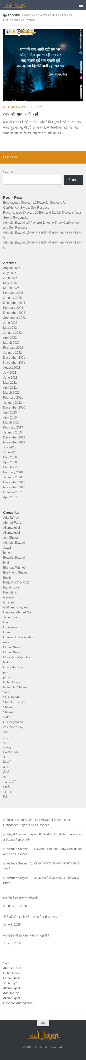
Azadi (7, 547)
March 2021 (11, 392)
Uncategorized (13, 722)
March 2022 (11, 342)
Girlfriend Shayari (15, 607)
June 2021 (10, 377)
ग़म (4, 757)
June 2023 (10, 322)
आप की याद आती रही (20, 114)
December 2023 (14, 312)
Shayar (8, 707)
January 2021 (12, 402)
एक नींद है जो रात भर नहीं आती (20, 898)
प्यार (5, 777)
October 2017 (12, 492)
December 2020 (14, 407)
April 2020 (10, 412)
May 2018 (10, 457)
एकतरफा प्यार (10, 752)
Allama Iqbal (11, 527)
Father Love (11, 587)
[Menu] (81, 5)
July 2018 (9, 447)
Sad (6, 692)
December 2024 (14, 302)
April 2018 (10, 462)
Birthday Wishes (14, 567)
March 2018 (11, 467)
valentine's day (13, 727)
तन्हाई (6, 767)
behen (7, 552)
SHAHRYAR (11, 697)
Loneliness (10, 627)
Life (5, 622)
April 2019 (10, 417)
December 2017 (14, 482)
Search (8, 172)
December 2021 (14, 357)
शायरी (6, 787)
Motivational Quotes (16, 657)
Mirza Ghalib (11, 647)
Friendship (10, 592)
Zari (5, 732)
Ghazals (10, 107)
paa (5, 672)
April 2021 (10, 387)
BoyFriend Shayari (15, 572)
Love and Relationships (19, 637)
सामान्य (7, 792)
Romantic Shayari (15, 687)
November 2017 (14, 487)
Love (6, 632)
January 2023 (12, 332)
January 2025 (12, 297)
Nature (7, 662)
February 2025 (13, 292)
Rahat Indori (11, 682)
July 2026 (9, 273)
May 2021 (10, 382)
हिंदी (5, 797)
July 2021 (9, 372)
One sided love (13, 667)
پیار (5, 737)
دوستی (8, 747)
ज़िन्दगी (7, 762)
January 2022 (12, 352)
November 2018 (14, 442)
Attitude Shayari (14, 542)
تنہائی (7, 742)
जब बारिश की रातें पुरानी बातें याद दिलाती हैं (26, 935)
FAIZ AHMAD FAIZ (16, 582)
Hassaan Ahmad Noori (18, 612)
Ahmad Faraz (12, 522)
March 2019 (11, 422)
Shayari (8, 712)
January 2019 (12, 432)
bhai (6, 562)
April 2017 (10, 497)
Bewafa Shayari (14, 557)
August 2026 (11, 268)
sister (7, 717)
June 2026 (10, 277)
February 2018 (13, 472)
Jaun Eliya (10, 617)
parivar (8, 677)
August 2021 (11, 367)
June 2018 (10, 452)
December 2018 (14, 437)
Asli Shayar (11, 537)
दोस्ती (6, 772)
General (8, 597)
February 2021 (13, 397)
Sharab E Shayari (15, 702)
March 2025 (11, 287)
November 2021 (14, 362)
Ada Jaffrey (11, 517)
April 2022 (10, 337)
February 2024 (13, 307)
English (8, 577)
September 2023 (14, 317)
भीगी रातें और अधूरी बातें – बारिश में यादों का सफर (30, 916)
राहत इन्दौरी (9, 782)
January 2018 (12, 477)
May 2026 (10, 282)
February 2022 (13, 347)
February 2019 (13, 427)
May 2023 (10, 327)
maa (6, 642)
